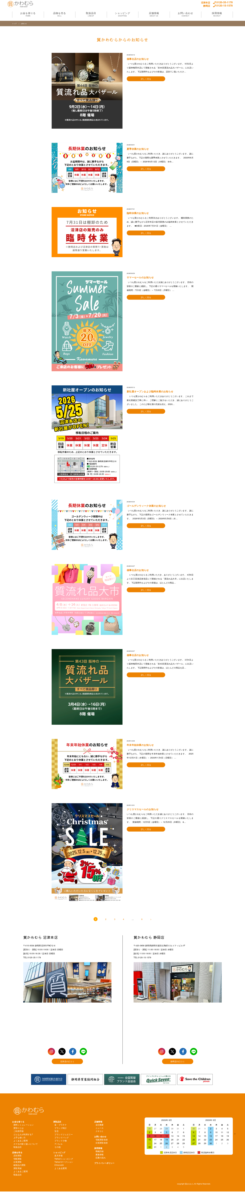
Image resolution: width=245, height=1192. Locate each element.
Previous (142, 1133)
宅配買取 (17, 1158)
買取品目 (57, 1121)
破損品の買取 (19, 1165)
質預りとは (18, 1128)
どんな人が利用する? (23, 1134)
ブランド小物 (60, 1140)
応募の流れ (101, 1157)
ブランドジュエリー (63, 1134)
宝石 (56, 1131)
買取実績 (17, 1168)
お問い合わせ (100, 1136)
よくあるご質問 (20, 1140)
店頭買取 (17, 1155)
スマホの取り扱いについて (25, 1143)
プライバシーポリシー (104, 1163)
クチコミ (100, 1131)
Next (235, 1133)
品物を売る (17, 1152)
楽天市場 (58, 1155)
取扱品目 (17, 1147)
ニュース (100, 1128)
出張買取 (17, 1161)
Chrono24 (59, 1165)
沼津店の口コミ (67, 1061)
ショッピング (59, 1152)
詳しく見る (146, 78)
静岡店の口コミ (178, 1061)
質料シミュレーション (23, 1124)
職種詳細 (100, 1151)
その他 (57, 1147)
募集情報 (100, 1154)
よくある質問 (60, 1168)
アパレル (58, 1143)
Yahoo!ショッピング (63, 1158)
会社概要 (100, 1124)
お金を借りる (18, 1121)
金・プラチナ (60, 1124)
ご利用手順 (18, 1131)
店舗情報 (98, 1121)
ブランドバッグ (61, 1137)
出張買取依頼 (102, 1142)
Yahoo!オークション (63, 1161)
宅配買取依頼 (102, 1139)
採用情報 (98, 1148)
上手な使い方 (19, 1137)
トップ (14, 24)
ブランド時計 (60, 1128)
